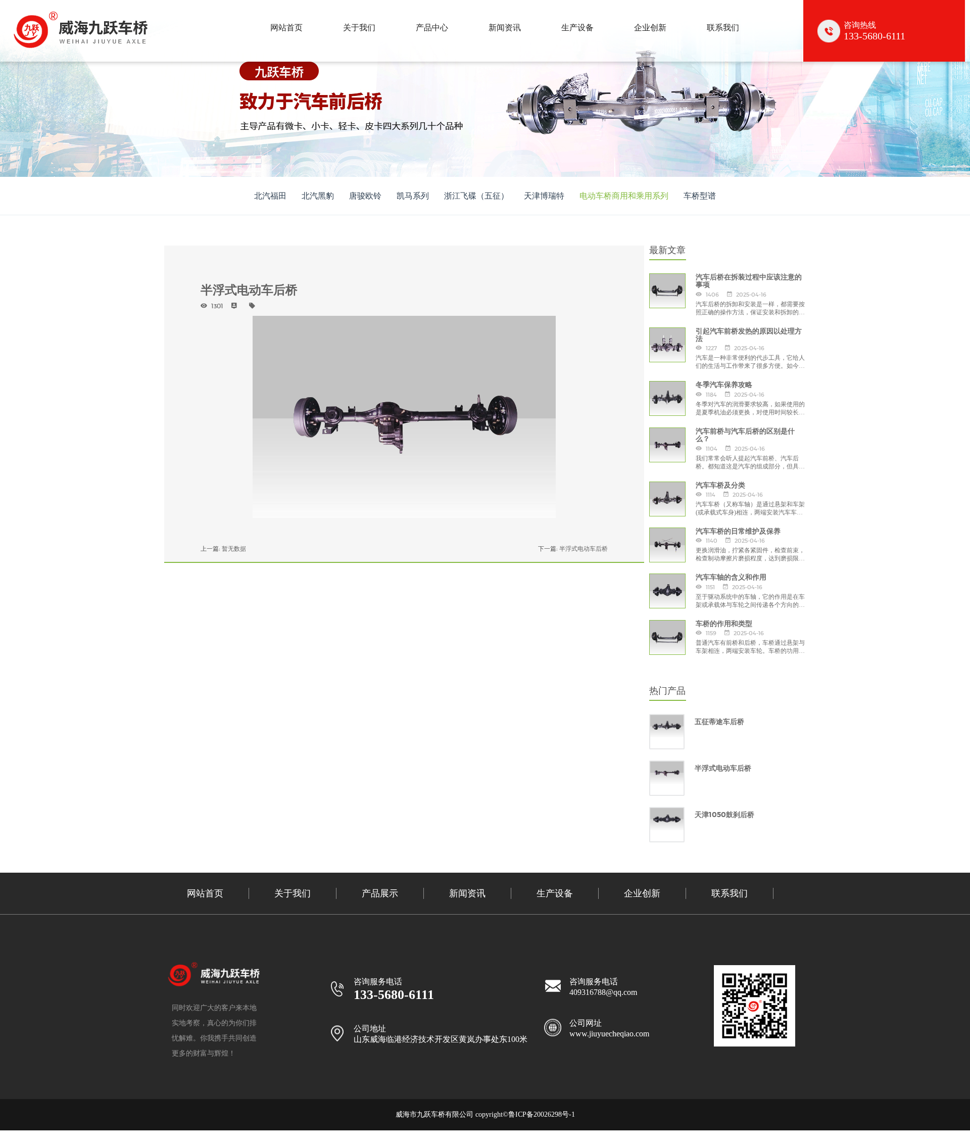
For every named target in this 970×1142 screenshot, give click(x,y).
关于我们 (359, 27)
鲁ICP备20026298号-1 (541, 1114)
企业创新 (650, 27)
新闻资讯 (505, 27)
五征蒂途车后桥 (719, 721)
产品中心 (432, 27)
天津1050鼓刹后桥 (724, 814)
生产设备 (577, 27)
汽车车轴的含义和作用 (731, 577)
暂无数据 (234, 548)
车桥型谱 (700, 196)
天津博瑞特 (544, 196)
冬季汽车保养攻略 (724, 385)
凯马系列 (413, 196)
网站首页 (286, 27)
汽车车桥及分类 (720, 485)
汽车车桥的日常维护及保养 (738, 531)
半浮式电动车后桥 (583, 548)
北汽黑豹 (318, 196)
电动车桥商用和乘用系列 (623, 196)
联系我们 (723, 27)
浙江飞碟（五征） (476, 196)
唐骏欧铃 (365, 196)
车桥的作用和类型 (724, 624)
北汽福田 (270, 196)
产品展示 (380, 893)
